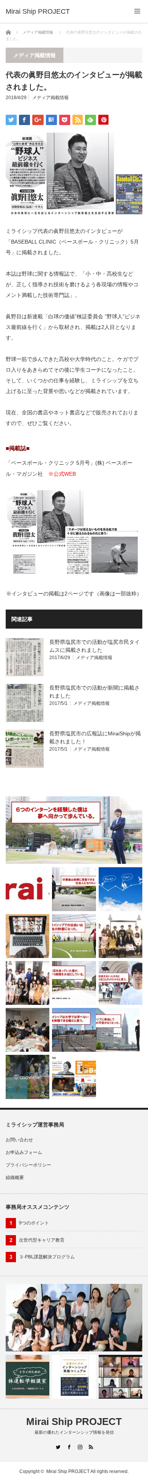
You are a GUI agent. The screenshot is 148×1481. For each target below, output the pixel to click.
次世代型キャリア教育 (42, 1240)
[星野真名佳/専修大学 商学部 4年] (74, 889)
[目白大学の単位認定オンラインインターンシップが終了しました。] (120, 1377)
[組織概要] (27, 888)
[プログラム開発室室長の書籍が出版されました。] (74, 1377)
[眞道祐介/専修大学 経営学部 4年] (120, 983)
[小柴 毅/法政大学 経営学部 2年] (74, 936)
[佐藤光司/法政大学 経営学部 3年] (118, 1030)
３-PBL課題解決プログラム (47, 1257)
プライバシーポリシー (28, 1165)
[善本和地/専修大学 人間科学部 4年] (74, 830)
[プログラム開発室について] (120, 889)
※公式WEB (62, 474)
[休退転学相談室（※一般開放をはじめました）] (27, 1377)
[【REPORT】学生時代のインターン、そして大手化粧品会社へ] (27, 983)
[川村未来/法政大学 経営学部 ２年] (74, 1030)
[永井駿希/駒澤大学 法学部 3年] (74, 983)
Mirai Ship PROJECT (74, 1421)
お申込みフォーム (24, 1152)
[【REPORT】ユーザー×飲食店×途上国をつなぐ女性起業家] (120, 936)
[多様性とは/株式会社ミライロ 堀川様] (74, 1077)
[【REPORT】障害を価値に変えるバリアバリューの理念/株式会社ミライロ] (27, 1030)
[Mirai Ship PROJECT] (38, 11)
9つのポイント (34, 1223)
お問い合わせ (19, 1139)
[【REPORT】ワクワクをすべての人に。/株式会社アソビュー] (27, 1077)
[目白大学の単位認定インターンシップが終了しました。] (74, 1317)
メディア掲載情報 (38, 32)
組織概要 (15, 1177)
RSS (90, 1447)
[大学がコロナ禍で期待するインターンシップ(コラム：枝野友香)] (27, 936)
